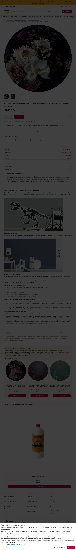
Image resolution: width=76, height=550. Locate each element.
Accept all (71, 547)
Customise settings (59, 547)
